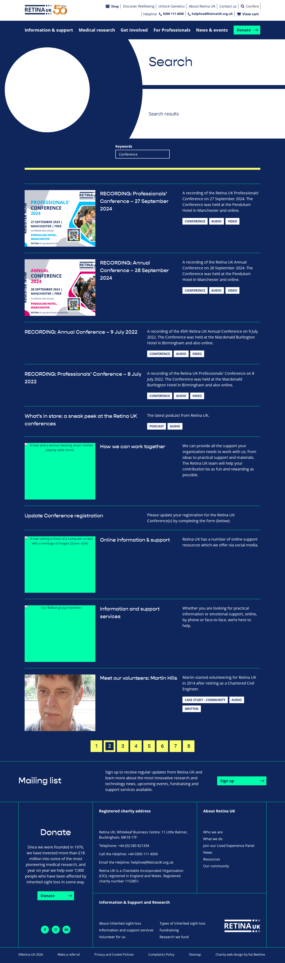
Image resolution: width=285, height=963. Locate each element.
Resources (211, 859)
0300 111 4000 (173, 14)
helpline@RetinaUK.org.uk (212, 14)
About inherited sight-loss (120, 923)
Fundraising (169, 930)
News (207, 852)
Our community (216, 866)
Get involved (134, 30)
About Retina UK (202, 6)
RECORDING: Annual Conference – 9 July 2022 (81, 332)
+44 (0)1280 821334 (133, 845)
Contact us (228, 6)
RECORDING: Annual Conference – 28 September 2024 (134, 270)
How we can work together (132, 447)
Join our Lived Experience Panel (228, 845)
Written (192, 709)
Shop (115, 6)
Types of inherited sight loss (183, 923)
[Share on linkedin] (66, 930)
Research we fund (174, 937)
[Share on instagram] (56, 930)
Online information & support (135, 540)
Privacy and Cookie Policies (114, 954)
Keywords (123, 146)
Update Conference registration (64, 516)
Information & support (49, 30)
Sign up (227, 780)
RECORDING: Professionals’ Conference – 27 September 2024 (134, 201)
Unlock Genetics (171, 6)
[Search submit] (242, 6)
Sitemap (195, 954)
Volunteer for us (112, 937)
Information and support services (126, 930)
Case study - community (205, 700)
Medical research (97, 30)
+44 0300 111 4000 (143, 854)
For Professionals (172, 30)
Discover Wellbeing (138, 6)
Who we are (213, 832)
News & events (212, 30)
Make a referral (69, 954)
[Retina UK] (46, 10)
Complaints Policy (161, 954)
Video (232, 221)
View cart (250, 14)
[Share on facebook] (45, 930)
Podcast (156, 426)
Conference (195, 221)
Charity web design (229, 954)
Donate (244, 30)
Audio (216, 221)
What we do (213, 838)
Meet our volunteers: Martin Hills (138, 678)
